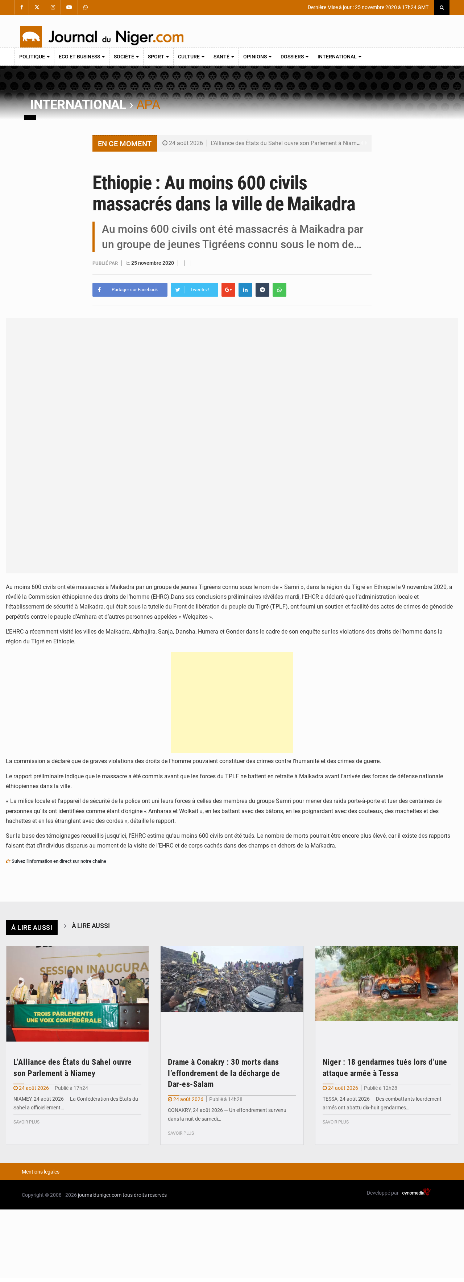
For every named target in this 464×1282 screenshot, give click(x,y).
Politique (32, 56)
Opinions (255, 56)
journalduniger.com (99, 1195)
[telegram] (262, 290)
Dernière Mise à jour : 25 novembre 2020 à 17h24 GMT (367, 7)
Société (124, 56)
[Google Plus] (228, 290)
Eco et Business (80, 56)
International (338, 56)
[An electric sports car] (77, 994)
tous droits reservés (145, 1195)
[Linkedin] (245, 290)
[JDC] (101, 37)
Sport (156, 56)
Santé (222, 56)
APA (148, 104)
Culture (189, 56)
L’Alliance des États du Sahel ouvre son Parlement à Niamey (286, 143)
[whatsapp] (279, 290)
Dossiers (293, 56)
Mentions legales (40, 1172)
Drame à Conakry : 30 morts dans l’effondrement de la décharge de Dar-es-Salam (224, 1073)
